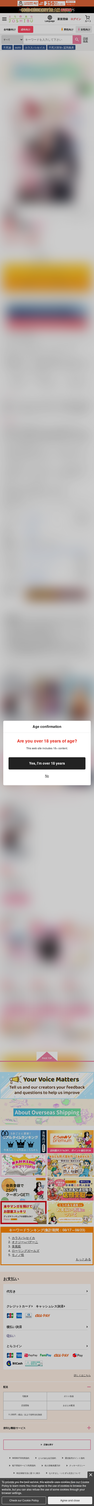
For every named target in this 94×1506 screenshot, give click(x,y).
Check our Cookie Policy (24, 1500)
